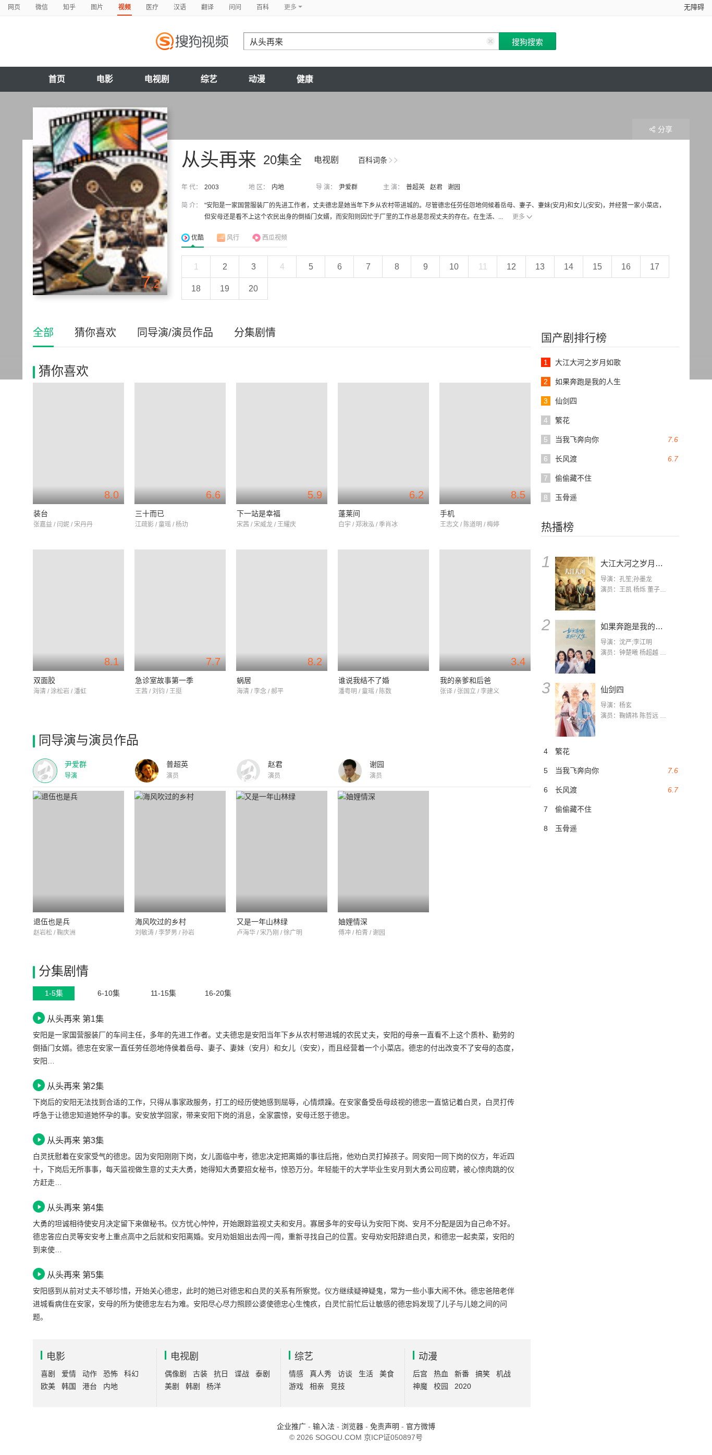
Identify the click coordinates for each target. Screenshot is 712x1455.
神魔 (420, 1386)
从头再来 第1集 (75, 1018)
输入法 (324, 1426)
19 (224, 288)
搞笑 (482, 1374)
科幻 (131, 1374)
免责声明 (384, 1426)
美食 (386, 1374)
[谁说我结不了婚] (383, 610)
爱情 (69, 1374)
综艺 (209, 79)
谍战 (242, 1374)
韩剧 (193, 1386)
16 (626, 266)
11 (482, 266)
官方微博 (420, 1426)
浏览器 (352, 1426)
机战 (503, 1374)
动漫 (257, 79)
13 (540, 266)
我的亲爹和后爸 (465, 680)
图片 (97, 7)
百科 (262, 7)
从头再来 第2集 (75, 1086)
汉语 (180, 7)
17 (654, 266)
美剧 (172, 1386)
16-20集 (218, 993)
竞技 (337, 1386)
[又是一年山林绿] (281, 851)
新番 (462, 1374)
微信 (41, 7)
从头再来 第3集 (75, 1140)
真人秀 (321, 1374)
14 (568, 266)
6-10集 (108, 993)
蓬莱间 (349, 513)
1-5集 (54, 993)
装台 (40, 513)
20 (253, 288)
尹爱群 (348, 187)
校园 (441, 1386)
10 (454, 266)
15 (597, 266)
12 (511, 266)
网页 (14, 7)
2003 (211, 187)
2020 (463, 1386)
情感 (296, 1374)
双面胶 (44, 680)
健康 (305, 79)
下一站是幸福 (258, 513)
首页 (56, 79)
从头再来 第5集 (75, 1274)
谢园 (454, 187)
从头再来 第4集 (75, 1207)
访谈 (345, 1374)
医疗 (152, 7)
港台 (89, 1386)
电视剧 (156, 79)
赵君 (436, 187)
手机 (447, 513)
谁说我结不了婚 (363, 680)
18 (196, 288)
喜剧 (48, 1374)
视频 (124, 7)
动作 (89, 1374)
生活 (366, 1374)
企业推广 (291, 1426)
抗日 (221, 1374)
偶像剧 (176, 1374)
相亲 (317, 1386)
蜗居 (244, 680)
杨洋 (213, 1386)
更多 (518, 217)
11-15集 (163, 993)
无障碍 (694, 7)
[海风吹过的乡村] (180, 851)
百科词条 (372, 160)
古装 (200, 1374)
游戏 (296, 1386)
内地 (278, 187)
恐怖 (110, 1374)
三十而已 (149, 513)
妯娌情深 (352, 922)
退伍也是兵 (51, 922)
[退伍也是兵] (78, 851)
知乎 (69, 7)
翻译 (207, 7)
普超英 (415, 187)
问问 (235, 7)
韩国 (69, 1386)
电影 (104, 79)
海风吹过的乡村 (160, 922)
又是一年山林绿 (262, 922)
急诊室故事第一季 (164, 680)
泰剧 (262, 1374)
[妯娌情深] (383, 851)
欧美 (48, 1386)
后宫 (420, 1374)
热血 (441, 1374)
